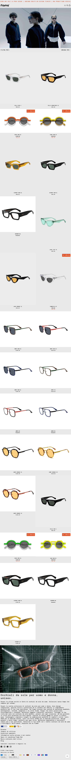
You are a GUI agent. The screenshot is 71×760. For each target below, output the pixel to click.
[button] (67, 5)
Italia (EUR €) (13, 757)
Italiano (3, 757)
